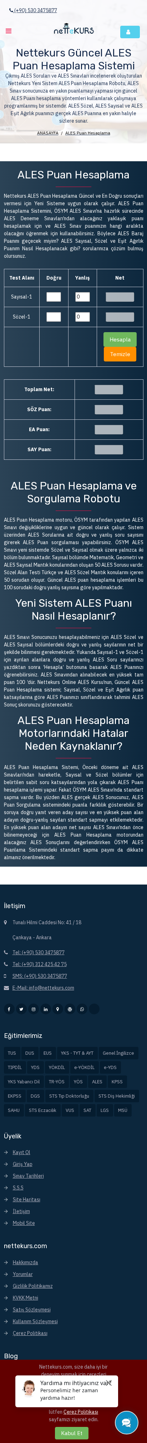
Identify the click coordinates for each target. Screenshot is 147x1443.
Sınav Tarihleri (28, 1176)
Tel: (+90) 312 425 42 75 (39, 964)
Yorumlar (23, 1274)
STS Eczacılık (42, 1110)
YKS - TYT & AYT (77, 1053)
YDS (35, 1067)
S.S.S (18, 1188)
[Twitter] (21, 1009)
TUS (12, 1053)
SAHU (14, 1110)
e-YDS (110, 1067)
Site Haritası (26, 1199)
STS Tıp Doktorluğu (69, 1096)
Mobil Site (24, 1223)
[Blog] (70, 1009)
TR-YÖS (57, 1082)
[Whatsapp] (82, 1009)
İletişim (21, 1211)
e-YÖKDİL (84, 1067)
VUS (70, 1110)
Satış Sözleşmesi (32, 1309)
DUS (29, 1053)
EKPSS (14, 1096)
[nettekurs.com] (73, 29)
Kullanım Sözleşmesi (35, 1321)
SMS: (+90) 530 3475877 (39, 976)
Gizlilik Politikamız (33, 1286)
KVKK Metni (25, 1298)
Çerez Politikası (30, 1333)
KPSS (117, 1082)
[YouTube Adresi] (94, 1009)
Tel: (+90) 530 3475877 (38, 952)
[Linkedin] (45, 1009)
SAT (87, 1110)
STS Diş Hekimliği (116, 1096)
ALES (97, 1082)
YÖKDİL (57, 1067)
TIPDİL (15, 1067)
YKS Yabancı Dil (24, 1082)
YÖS (78, 1082)
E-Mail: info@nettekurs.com (43, 988)
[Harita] (57, 1009)
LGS (105, 1110)
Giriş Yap (22, 1164)
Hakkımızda (25, 1262)
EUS (48, 1053)
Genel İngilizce (118, 1053)
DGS (35, 1096)
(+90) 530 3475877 (35, 10)
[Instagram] (33, 1009)
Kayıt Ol (21, 1152)
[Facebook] (9, 1009)
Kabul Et (71, 1433)
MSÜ (122, 1110)
